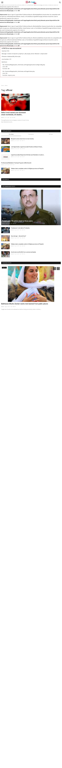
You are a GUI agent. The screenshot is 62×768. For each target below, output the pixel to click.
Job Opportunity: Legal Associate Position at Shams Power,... (27, 146)
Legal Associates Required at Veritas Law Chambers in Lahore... (28, 154)
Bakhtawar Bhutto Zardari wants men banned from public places (24, 304)
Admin (2, 117)
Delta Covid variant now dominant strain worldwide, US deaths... (13, 114)
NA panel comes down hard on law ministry (22, 138)
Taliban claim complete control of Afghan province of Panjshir (27, 168)
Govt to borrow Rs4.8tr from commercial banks (23, 252)
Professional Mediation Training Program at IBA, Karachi (16, 163)
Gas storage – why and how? (18, 236)
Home (2, 85)
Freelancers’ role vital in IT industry (20, 228)
